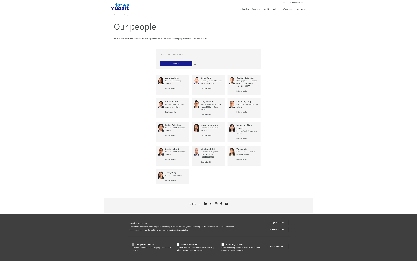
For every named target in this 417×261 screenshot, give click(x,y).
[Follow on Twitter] (211, 203)
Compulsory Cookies (145, 244)
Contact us (301, 9)
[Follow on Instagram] (216, 203)
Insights (266, 9)
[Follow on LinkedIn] (206, 203)
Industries (244, 9)
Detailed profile (170, 88)
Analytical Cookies (189, 244)
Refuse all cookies (277, 229)
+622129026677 (243, 86)
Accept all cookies (277, 222)
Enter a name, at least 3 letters (171, 54)
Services (256, 9)
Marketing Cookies (234, 244)
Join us (276, 9)
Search (176, 63)
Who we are (288, 9)
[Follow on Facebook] (221, 203)
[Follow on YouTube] (226, 203)
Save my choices (276, 246)
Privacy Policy (182, 230)
